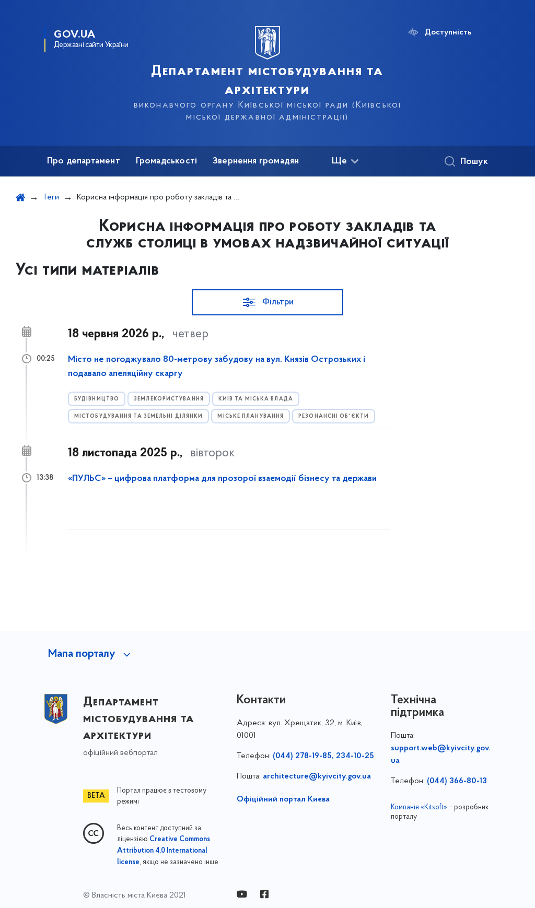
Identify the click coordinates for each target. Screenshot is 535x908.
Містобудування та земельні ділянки (138, 416)
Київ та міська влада (255, 399)
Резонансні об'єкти (333, 416)
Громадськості (166, 161)
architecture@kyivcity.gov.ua (317, 776)
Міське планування (250, 416)
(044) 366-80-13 (457, 781)
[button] (267, 302)
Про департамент (83, 161)
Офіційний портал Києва (283, 799)
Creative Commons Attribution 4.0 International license (163, 851)
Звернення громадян (256, 161)
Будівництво (96, 399)
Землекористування (169, 399)
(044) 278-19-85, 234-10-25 (323, 756)
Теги (51, 197)
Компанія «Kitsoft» (419, 807)
